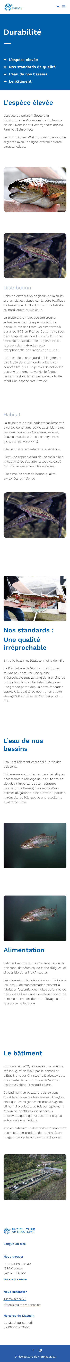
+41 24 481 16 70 (15, 1299)
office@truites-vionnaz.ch (22, 1305)
